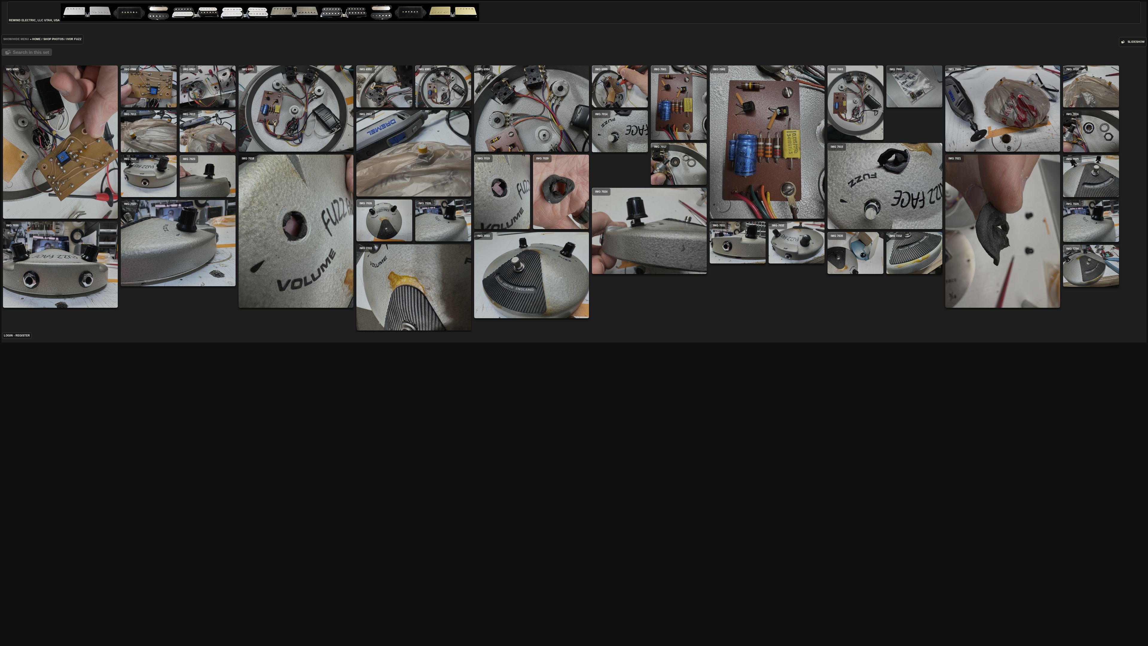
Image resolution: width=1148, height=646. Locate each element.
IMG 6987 (208, 86)
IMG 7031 (738, 242)
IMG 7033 (531, 275)
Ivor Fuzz (74, 39)
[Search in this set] (1123, 41)
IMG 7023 (208, 176)
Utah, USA (52, 20)
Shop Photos (53, 39)
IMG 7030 (60, 265)
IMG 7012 (413, 153)
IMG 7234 (1091, 266)
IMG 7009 (1002, 108)
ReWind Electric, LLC (26, 20)
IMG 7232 (914, 253)
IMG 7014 (620, 131)
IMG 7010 (1091, 86)
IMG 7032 (797, 242)
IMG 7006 (914, 86)
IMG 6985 (60, 142)
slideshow (1136, 41)
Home (36, 39)
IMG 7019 (502, 192)
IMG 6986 (149, 86)
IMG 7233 (413, 287)
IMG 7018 (296, 231)
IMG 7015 (885, 186)
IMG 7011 (149, 131)
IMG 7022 (149, 176)
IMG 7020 (561, 192)
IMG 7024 (649, 231)
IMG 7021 (1002, 231)
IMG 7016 (1091, 131)
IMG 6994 (531, 108)
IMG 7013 (208, 131)
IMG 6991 (296, 108)
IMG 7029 (1091, 221)
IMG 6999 (620, 86)
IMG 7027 (178, 243)
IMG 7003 (855, 102)
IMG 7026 (384, 220)
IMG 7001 (679, 102)
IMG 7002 (767, 142)
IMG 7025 (1091, 176)
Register (23, 335)
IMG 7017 (679, 164)
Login (8, 335)
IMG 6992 (384, 86)
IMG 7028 (443, 220)
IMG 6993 (443, 86)
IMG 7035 (855, 253)
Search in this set (31, 52)
